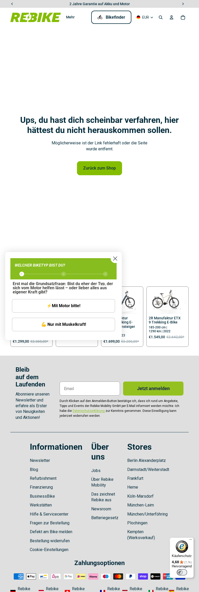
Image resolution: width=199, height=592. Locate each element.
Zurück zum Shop (99, 168)
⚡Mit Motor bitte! (63, 305)
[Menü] (191, 541)
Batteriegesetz (104, 517)
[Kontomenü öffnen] (171, 17)
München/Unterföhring (147, 514)
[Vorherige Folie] (153, 301)
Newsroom (101, 508)
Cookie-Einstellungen (49, 549)
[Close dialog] (115, 258)
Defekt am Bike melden (51, 531)
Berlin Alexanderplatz (146, 460)
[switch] (182, 572)
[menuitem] (70, 17)
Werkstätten (41, 505)
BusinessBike (42, 496)
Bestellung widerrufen (50, 540)
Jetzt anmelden (153, 388)
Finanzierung (41, 487)
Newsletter (40, 460)
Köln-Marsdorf (140, 496)
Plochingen (137, 522)
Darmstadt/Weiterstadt (148, 469)
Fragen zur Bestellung (49, 522)
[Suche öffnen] (160, 17)
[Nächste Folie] (137, 301)
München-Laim (140, 505)
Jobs (96, 470)
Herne (132, 487)
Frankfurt (135, 478)
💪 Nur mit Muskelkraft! (63, 324)
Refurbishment (43, 478)
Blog (34, 469)
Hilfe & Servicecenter (49, 514)
